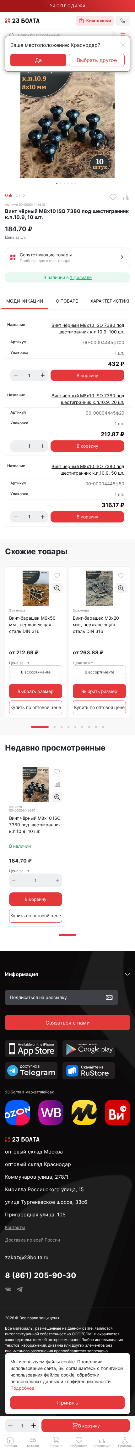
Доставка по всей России (32, 1240)
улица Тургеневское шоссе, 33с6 (46, 1202)
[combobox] (59, 35)
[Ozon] (17, 1112)
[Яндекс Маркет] (84, 1112)
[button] (123, 35)
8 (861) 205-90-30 (40, 1275)
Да (38, 60)
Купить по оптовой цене (35, 707)
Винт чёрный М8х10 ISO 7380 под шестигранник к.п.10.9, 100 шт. (87, 328)
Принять (67, 1402)
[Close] (123, 45)
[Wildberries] (50, 1112)
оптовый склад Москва (34, 1151)
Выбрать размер (36, 691)
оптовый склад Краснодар (38, 1164)
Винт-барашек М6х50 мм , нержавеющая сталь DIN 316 (32, 624)
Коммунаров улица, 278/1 (36, 1177)
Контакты (15, 1227)
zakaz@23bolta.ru (26, 1257)
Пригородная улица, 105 (35, 1214)
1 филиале (81, 277)
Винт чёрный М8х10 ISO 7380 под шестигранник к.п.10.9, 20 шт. (87, 399)
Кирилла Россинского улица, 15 (44, 1189)
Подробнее (22, 1388)
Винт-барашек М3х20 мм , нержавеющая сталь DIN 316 (96, 624)
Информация (21, 974)
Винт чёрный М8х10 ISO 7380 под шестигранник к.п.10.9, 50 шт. (87, 470)
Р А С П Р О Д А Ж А (67, 5)
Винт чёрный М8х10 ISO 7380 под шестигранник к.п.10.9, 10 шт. (35, 824)
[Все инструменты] (117, 1112)
